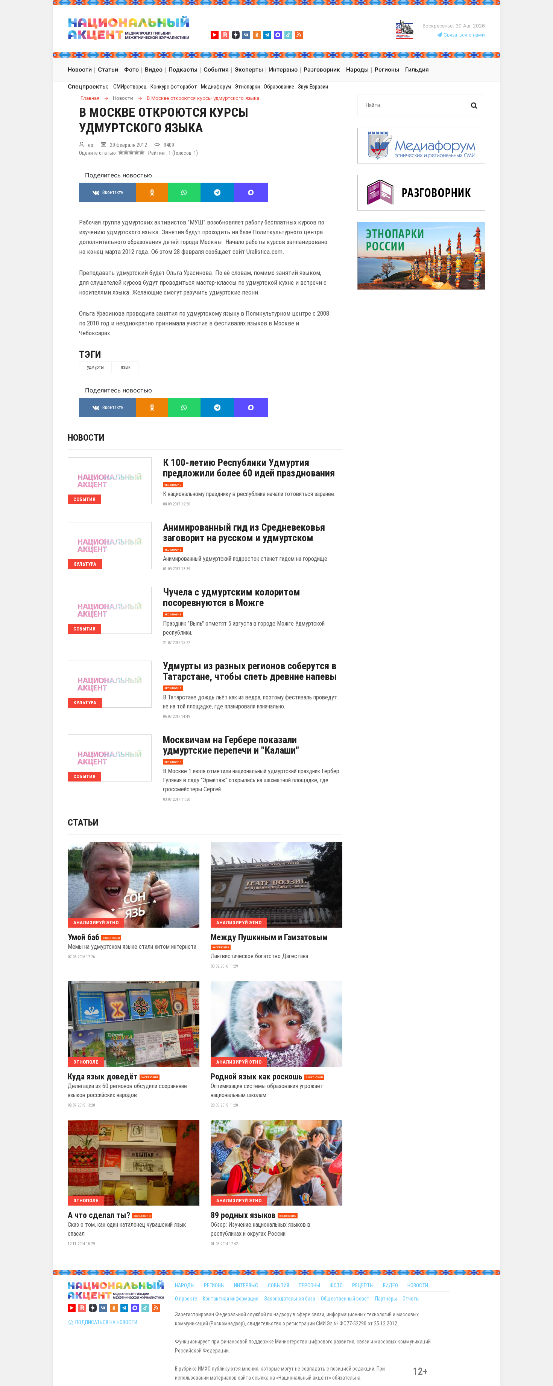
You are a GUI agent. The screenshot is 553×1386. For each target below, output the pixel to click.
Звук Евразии (313, 86)
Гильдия (417, 69)
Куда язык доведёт (103, 1076)
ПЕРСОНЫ (309, 1285)
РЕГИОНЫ (214, 1285)
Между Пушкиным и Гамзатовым (269, 937)
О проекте (186, 1299)
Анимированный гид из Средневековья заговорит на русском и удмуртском (244, 532)
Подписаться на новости (105, 1322)
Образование (279, 86)
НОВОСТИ (417, 1285)
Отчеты (411, 1299)
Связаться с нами (463, 35)
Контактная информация (230, 1299)
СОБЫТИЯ (278, 1285)
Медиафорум (216, 86)
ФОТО (336, 1285)
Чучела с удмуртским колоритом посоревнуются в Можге (231, 597)
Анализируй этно (95, 922)
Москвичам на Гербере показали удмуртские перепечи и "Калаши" (231, 745)
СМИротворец (130, 86)
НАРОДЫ (184, 1285)
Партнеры (386, 1299)
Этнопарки (247, 86)
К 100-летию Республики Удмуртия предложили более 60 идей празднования (249, 467)
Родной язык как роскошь (256, 1076)
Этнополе (85, 1062)
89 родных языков (243, 1215)
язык (126, 367)
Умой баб (83, 937)
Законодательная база (289, 1299)
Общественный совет (345, 1299)
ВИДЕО (390, 1285)
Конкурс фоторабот (173, 86)
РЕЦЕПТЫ (363, 1285)
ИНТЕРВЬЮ (246, 1285)
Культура (84, 564)
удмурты (95, 367)
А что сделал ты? (99, 1215)
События (84, 499)
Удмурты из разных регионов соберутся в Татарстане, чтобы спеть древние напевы (250, 671)
